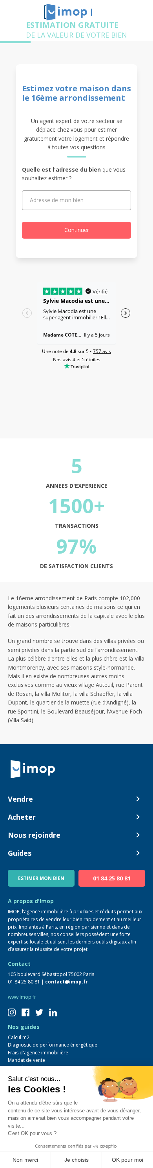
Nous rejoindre (34, 835)
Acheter (22, 817)
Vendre (20, 799)
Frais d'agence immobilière (38, 1052)
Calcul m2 (18, 1037)
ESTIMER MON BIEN (41, 878)
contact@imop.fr (66, 981)
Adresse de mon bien (57, 200)
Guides (19, 853)
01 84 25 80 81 (112, 878)
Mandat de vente (26, 1060)
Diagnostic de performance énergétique (52, 1044)
